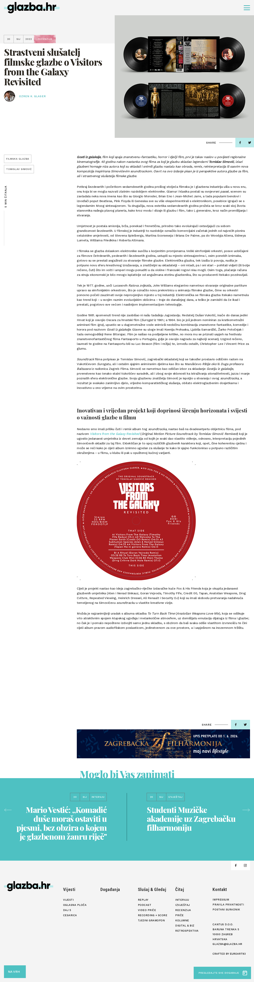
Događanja (110, 889)
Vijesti (69, 889)
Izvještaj (182, 904)
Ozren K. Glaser (32, 96)
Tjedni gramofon (151, 920)
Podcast (144, 904)
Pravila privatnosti (228, 904)
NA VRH (14, 971)
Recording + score (152, 915)
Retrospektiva (187, 930)
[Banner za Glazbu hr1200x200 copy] (163, 743)
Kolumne (182, 920)
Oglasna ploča (75, 904)
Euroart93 (238, 953)
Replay (143, 899)
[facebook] (240, 142)
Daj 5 (67, 910)
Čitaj (179, 889)
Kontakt (220, 889)
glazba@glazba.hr (227, 944)
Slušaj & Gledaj (152, 889)
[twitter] (245, 724)
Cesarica (70, 915)
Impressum (221, 899)
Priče (179, 915)
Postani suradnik (226, 909)
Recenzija (183, 910)
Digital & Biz (184, 925)
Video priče (147, 910)
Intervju (182, 899)
